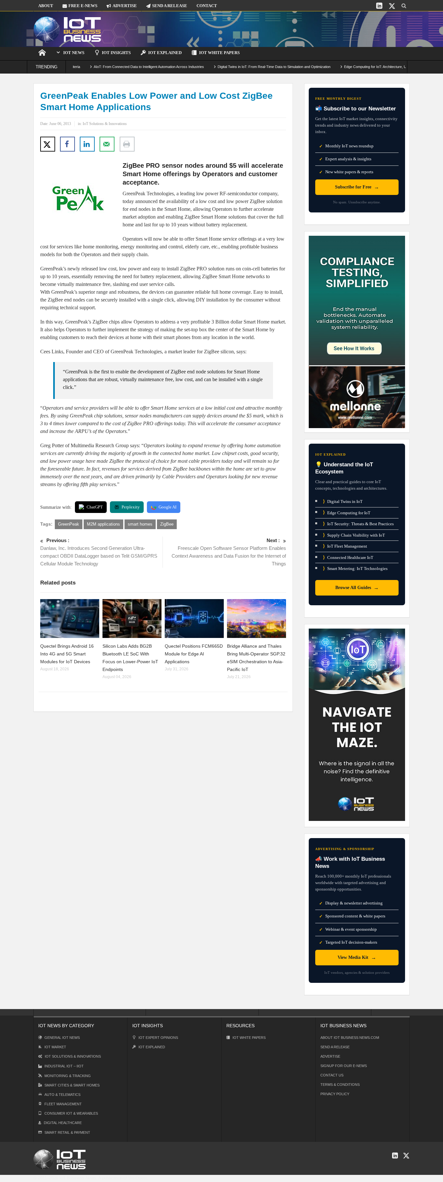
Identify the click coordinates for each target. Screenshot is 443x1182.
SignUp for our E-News (343, 1066)
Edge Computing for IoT (346, 512)
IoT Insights (116, 52)
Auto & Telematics (62, 1095)
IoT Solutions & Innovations (105, 123)
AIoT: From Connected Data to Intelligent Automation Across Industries (125, 67)
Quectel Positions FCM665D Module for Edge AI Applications (194, 653)
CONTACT (207, 5)
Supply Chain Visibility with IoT (354, 535)
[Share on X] (47, 144)
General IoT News (62, 1038)
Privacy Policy (334, 1094)
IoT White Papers (219, 52)
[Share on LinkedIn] (87, 144)
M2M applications (103, 524)
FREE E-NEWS (82, 5)
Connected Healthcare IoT (348, 557)
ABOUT (45, 5)
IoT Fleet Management (345, 546)
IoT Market (55, 1047)
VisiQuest (137, 1178)
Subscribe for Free (357, 187)
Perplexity (131, 507)
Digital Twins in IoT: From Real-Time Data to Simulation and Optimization (250, 67)
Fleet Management (63, 1104)
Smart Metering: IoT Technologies (355, 568)
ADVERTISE (125, 5)
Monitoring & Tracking (67, 1076)
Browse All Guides (357, 587)
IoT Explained (165, 52)
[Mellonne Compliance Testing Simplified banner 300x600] (357, 331)
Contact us (331, 1075)
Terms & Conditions (340, 1084)
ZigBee (167, 524)
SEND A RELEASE (169, 5)
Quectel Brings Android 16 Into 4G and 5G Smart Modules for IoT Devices (67, 653)
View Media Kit (357, 957)
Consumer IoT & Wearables (71, 1113)
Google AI (167, 507)
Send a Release (335, 1047)
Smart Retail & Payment (67, 1132)
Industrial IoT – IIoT (64, 1066)
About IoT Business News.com (349, 1038)
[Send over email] (107, 144)
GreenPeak (68, 524)
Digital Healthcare (63, 1123)
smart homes (140, 524)
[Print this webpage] (127, 144)
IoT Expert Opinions (158, 1038)
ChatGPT (95, 507)
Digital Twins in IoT (343, 501)
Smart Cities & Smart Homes (72, 1085)
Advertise (330, 1056)
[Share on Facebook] (67, 144)
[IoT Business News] (67, 29)
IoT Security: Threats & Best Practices (358, 523)
